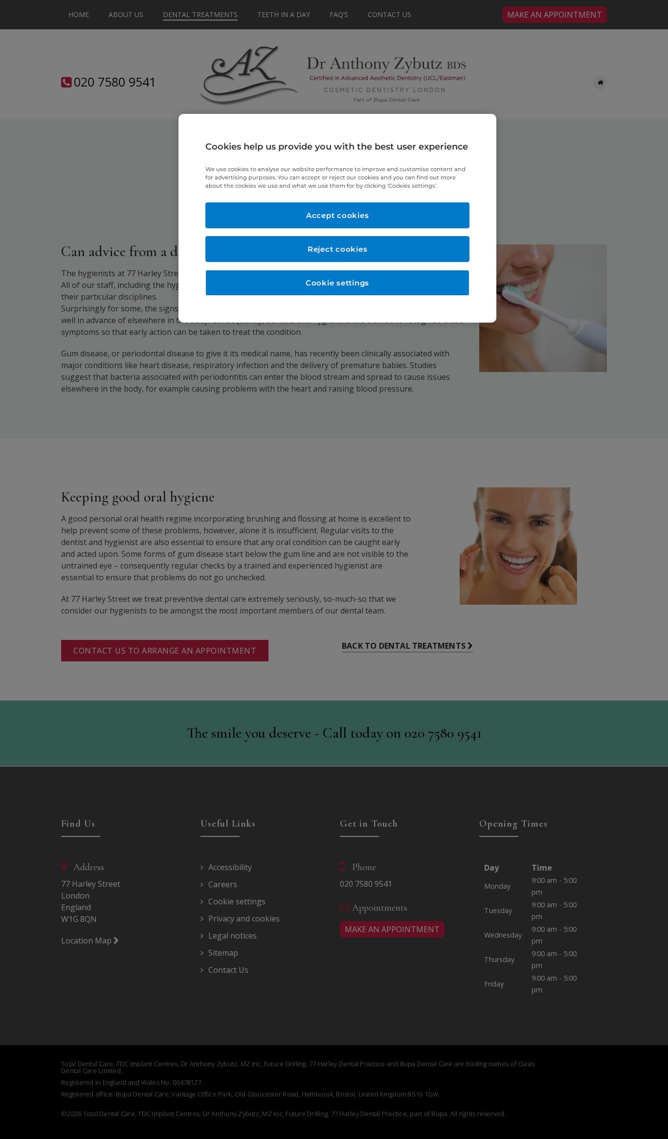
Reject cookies (338, 249)
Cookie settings (337, 282)
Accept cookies (337, 215)
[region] (337, 218)
